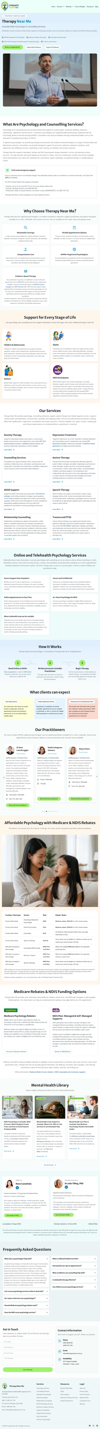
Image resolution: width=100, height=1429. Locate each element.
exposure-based (9, 443)
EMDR (68, 526)
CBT (19, 282)
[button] (60, 6)
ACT (22, 282)
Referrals (69, 6)
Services (59, 6)
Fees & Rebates (80, 6)
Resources (90, 6)
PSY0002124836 (22, 758)
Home (53, 6)
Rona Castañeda (23, 1184)
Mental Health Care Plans (76, 1098)
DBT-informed (19, 287)
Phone (65, 1340)
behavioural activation (59, 443)
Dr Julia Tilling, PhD (74, 1183)
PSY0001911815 (53, 758)
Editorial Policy (93, 1224)
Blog (96, 6)
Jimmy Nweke (85, 748)
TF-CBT (63, 526)
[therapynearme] (10, 6)
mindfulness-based (28, 443)
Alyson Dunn (53, 749)
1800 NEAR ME (68, 1343)
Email (65, 1351)
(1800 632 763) (68, 1345)
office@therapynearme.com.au (72, 1353)
